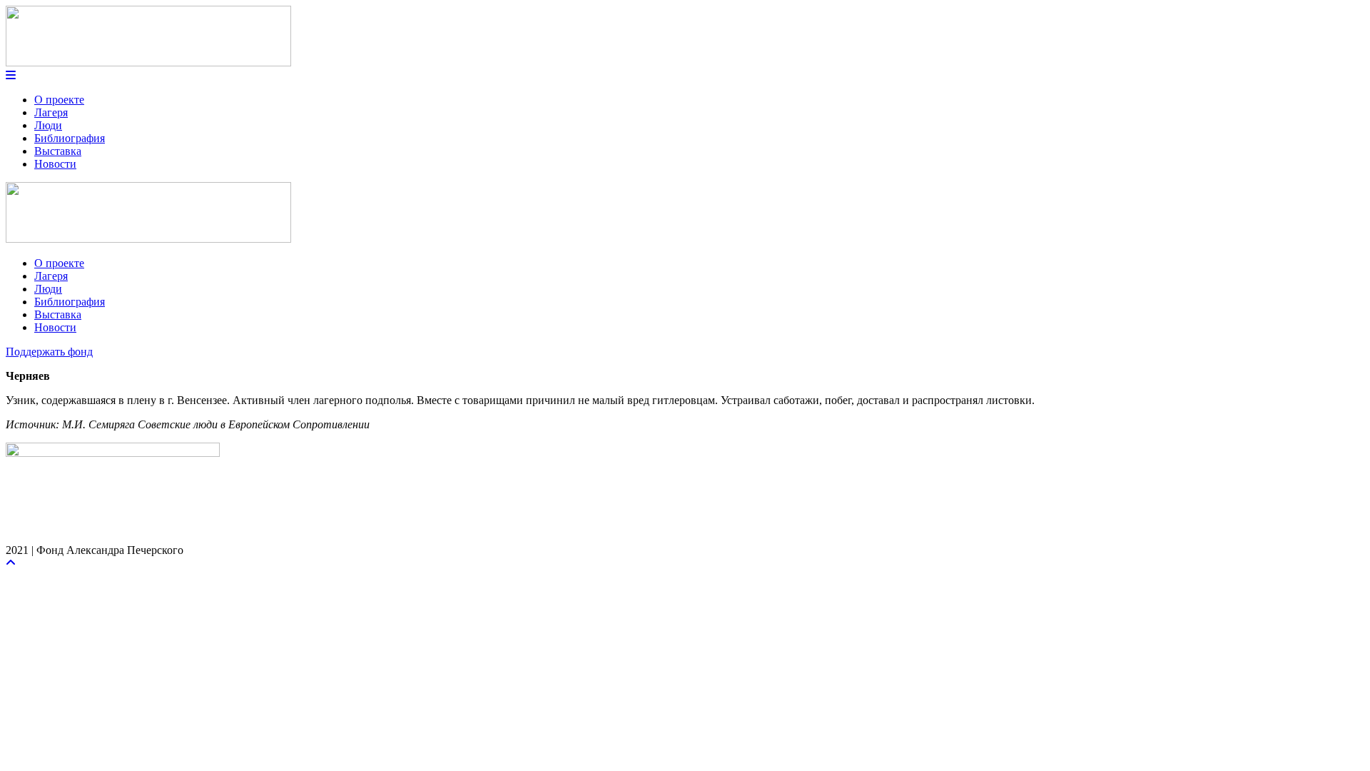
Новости (55, 164)
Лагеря (51, 112)
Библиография (69, 138)
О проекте (59, 100)
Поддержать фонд (49, 352)
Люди (48, 125)
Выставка (57, 151)
